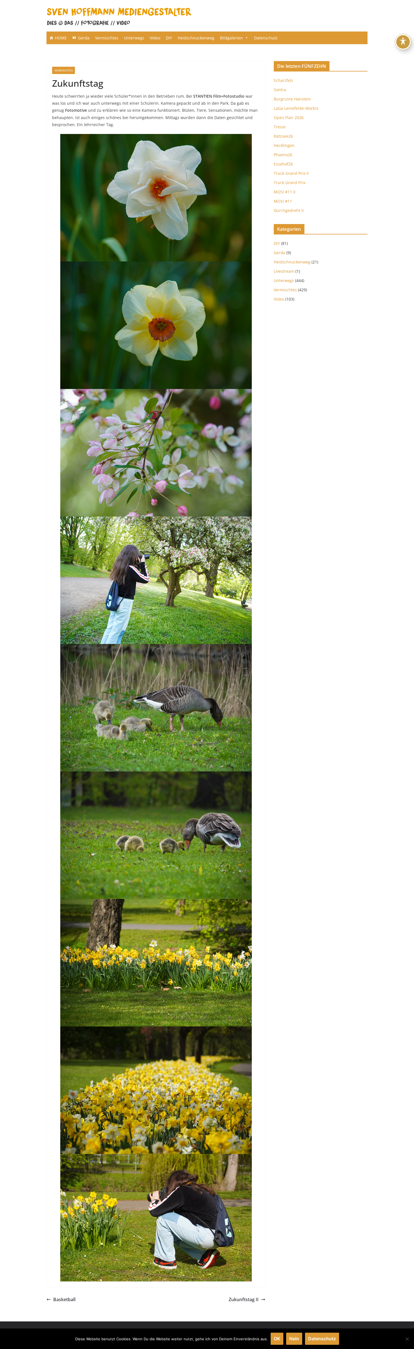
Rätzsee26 (283, 136)
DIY (169, 38)
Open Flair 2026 (289, 117)
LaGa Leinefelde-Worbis (296, 108)
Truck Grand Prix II (291, 173)
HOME (61, 38)
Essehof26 (283, 164)
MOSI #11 (283, 201)
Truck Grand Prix (289, 182)
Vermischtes (106, 38)
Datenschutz (266, 38)
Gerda (84, 38)
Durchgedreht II (289, 210)
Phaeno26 (283, 154)
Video (155, 38)
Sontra (280, 89)
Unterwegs (134, 38)
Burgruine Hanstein (292, 99)
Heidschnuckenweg (196, 38)
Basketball (64, 1299)
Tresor (280, 126)
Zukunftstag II (244, 1299)
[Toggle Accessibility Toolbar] (403, 42)
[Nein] (407, 1339)
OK (277, 1338)
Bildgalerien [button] (231, 38)
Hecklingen (284, 145)
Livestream (284, 271)
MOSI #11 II (284, 191)
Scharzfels (283, 80)
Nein (294, 1338)
